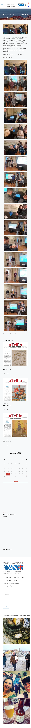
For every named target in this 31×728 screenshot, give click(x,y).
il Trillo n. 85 (7, 441)
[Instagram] (28, 642)
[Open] (16, 631)
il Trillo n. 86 (7, 405)
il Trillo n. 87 (7, 370)
